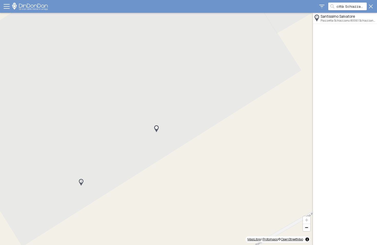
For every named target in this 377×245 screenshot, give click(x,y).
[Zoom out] (306, 227)
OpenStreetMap (292, 239)
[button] (81, 182)
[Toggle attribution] (307, 239)
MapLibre (254, 239)
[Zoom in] (306, 220)
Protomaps (270, 239)
